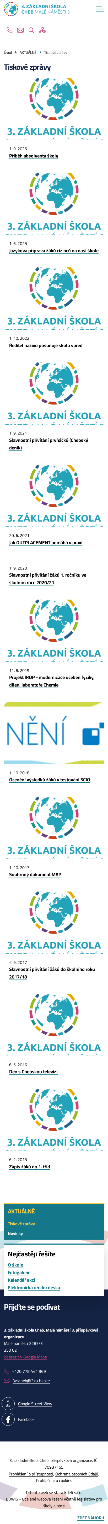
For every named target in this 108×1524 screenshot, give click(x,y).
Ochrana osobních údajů (76, 1474)
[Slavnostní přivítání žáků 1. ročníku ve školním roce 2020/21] (54, 577)
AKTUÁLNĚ (21, 1211)
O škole (15, 1265)
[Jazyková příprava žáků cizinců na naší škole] (54, 248)
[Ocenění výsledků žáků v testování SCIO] (54, 778)
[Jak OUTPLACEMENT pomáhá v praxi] (54, 540)
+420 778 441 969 (9, 30)
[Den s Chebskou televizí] (54, 1069)
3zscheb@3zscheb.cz (20, 30)
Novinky (15, 1233)
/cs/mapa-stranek (42, 30)
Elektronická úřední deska (34, 1288)
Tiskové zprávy (21, 1224)
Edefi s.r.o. (73, 1492)
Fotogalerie (19, 1272)
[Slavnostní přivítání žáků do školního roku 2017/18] (54, 971)
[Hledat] (31, 30)
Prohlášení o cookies (54, 1480)
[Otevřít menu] (100, 9)
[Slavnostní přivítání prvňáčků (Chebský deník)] (54, 442)
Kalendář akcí (21, 1280)
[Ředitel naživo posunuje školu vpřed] (54, 343)
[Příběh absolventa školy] (54, 153)
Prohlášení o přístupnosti (31, 1474)
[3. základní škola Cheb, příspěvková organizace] (36, 9)
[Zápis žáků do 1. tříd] (54, 1164)
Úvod (8, 52)
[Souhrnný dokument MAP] (54, 872)
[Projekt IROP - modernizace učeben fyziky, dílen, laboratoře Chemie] (54, 679)
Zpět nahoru (90, 1518)
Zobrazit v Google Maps (25, 1357)
